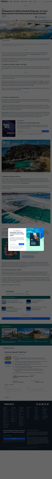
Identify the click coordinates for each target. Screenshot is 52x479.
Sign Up (21, 244)
